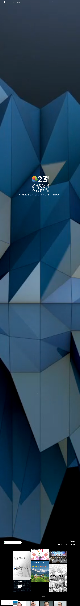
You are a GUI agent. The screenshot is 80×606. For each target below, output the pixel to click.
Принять (15, 601)
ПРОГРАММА (40, 1)
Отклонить (15, 603)
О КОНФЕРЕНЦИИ (29, 1)
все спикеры (42, 596)
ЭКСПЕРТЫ (36, 1)
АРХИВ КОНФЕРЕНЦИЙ (48, 1)
